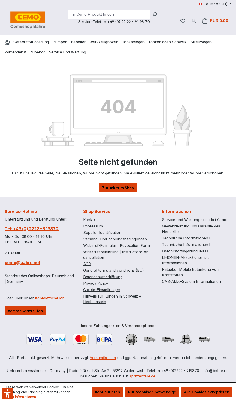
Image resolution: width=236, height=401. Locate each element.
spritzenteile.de (142, 376)
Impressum (93, 226)
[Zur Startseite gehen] (28, 20)
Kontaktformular (49, 298)
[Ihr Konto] (193, 20)
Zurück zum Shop (118, 188)
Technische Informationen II (187, 244)
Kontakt (90, 219)
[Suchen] (154, 14)
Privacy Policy (95, 283)
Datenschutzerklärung (102, 276)
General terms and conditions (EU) (113, 270)
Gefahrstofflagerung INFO (185, 251)
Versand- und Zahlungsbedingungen (115, 239)
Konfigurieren (107, 392)
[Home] (7, 42)
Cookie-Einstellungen (101, 289)
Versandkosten (103, 357)
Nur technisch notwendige (152, 392)
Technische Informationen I (186, 238)
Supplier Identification (102, 232)
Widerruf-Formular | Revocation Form (116, 245)
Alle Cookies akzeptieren (206, 392)
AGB (87, 264)
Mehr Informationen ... (22, 397)
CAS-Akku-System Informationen (191, 281)
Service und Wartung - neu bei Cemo (194, 219)
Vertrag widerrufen (25, 311)
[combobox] (109, 14)
